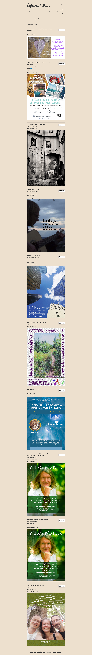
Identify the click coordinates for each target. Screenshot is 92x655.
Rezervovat (61, 29)
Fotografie (49, 11)
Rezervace (43, 11)
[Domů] (39, 5)
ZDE (31, 68)
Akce (38, 11)
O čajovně (29, 11)
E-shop (61, 11)
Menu (34, 11)
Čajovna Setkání (61, 10)
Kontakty (55, 11)
